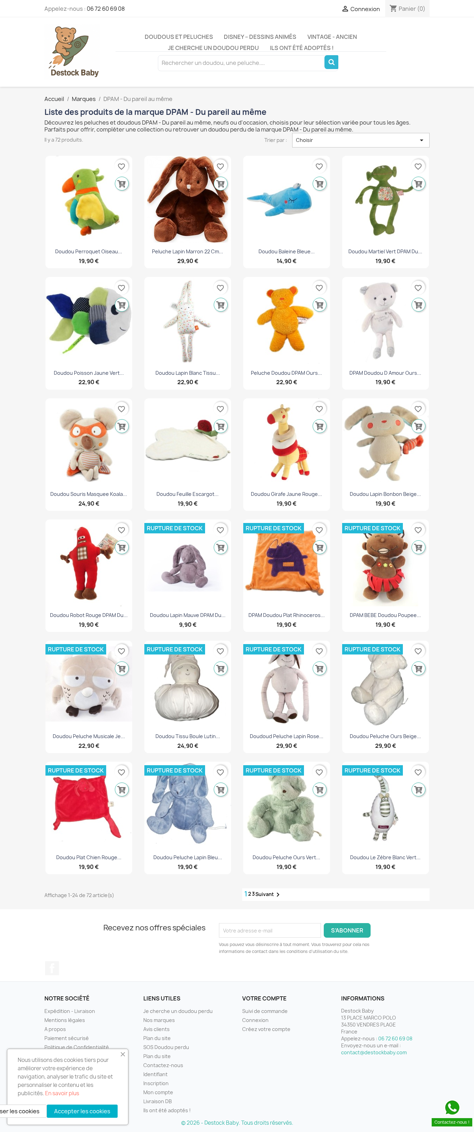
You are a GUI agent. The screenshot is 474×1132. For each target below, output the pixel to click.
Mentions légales (64, 1020)
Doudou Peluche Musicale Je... (89, 736)
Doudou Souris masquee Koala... (88, 494)
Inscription (156, 1083)
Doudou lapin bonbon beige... (385, 494)
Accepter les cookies (82, 1111)
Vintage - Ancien (332, 36)
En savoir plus (62, 1093)
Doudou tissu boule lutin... (187, 736)
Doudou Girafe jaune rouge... (286, 494)
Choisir (361, 140)
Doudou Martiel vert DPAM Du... (385, 251)
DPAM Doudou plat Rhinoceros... (286, 615)
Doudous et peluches (179, 36)
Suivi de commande (265, 1011)
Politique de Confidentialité (76, 1047)
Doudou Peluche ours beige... (385, 736)
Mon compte (158, 1092)
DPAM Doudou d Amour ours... (385, 373)
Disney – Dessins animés (260, 36)
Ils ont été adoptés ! (302, 47)
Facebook (52, 968)
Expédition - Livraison (69, 1011)
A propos (55, 1029)
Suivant (268, 894)
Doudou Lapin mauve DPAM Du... (188, 615)
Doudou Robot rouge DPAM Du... (89, 615)
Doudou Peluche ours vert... (286, 857)
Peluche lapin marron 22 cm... (187, 251)
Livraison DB (157, 1101)
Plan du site (157, 1038)
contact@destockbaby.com (374, 1052)
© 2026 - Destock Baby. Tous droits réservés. (237, 1122)
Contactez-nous (163, 1065)
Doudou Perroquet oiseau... (88, 251)
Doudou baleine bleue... (287, 251)
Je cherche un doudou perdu (213, 47)
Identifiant (155, 1074)
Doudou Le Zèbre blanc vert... (385, 857)
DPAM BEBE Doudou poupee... (385, 615)
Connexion (255, 1020)
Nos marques (159, 1020)
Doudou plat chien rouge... (88, 857)
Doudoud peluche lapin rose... (286, 736)
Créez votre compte (266, 1029)
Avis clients (156, 1029)
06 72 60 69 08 (106, 8)
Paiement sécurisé (66, 1038)
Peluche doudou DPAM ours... (286, 373)
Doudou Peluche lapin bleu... (187, 857)
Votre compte (264, 998)
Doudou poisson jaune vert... (89, 373)
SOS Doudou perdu (166, 1047)
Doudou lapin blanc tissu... (187, 373)
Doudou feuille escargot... (187, 494)
